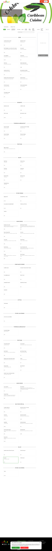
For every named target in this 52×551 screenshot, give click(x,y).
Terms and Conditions (43, 542)
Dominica (18, 549)
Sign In (42, 1)
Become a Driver (31, 540)
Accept (16, 547)
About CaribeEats (42, 543)
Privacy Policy (42, 540)
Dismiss (24, 547)
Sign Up (45, 1)
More (46, 29)
